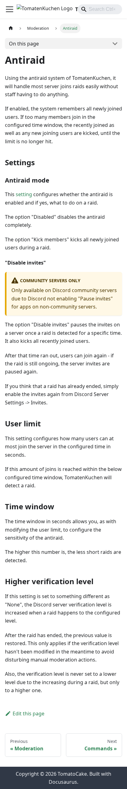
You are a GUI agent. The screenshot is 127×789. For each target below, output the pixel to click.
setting (24, 194)
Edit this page (28, 713)
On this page (24, 43)
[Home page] (11, 28)
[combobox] (100, 9)
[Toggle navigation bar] (9, 9)
